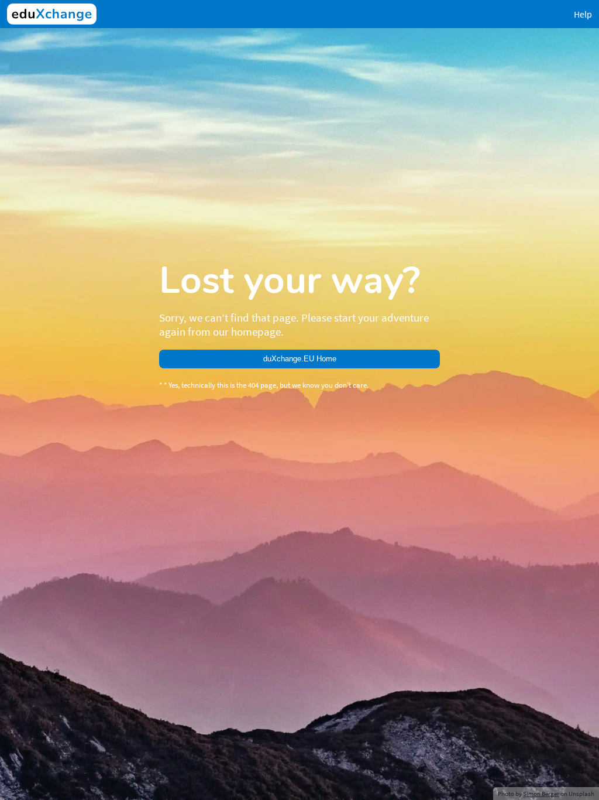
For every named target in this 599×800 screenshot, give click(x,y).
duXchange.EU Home (299, 358)
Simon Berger (541, 793)
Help (583, 14)
